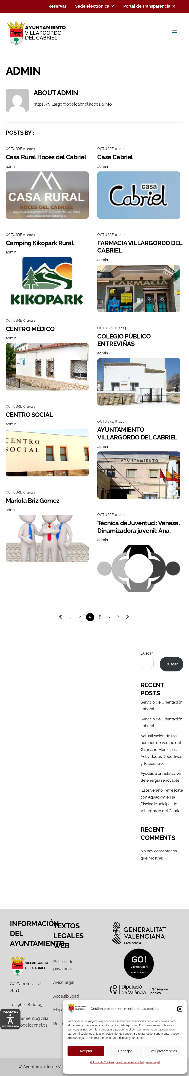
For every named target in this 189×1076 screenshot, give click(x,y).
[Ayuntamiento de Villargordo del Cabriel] (37, 45)
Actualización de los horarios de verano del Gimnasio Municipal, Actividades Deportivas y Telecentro (161, 750)
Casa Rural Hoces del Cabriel (46, 157)
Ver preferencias (164, 1051)
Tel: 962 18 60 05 (26, 1004)
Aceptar (86, 1051)
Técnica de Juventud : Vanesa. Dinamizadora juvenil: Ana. (138, 526)
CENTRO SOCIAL (29, 414)
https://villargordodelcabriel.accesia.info (73, 104)
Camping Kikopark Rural (40, 243)
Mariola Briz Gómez (32, 500)
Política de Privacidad (130, 1062)
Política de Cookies (102, 1062)
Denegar (125, 1051)
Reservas (57, 6)
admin (11, 166)
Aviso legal (153, 1062)
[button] (179, 1009)
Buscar (147, 653)
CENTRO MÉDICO (30, 328)
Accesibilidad (66, 996)
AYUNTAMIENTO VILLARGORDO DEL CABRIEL (137, 433)
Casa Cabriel (115, 157)
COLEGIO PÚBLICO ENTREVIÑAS (124, 340)
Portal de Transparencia (146, 6)
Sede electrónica (92, 6)
